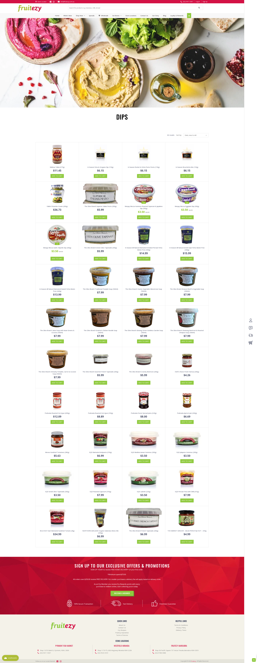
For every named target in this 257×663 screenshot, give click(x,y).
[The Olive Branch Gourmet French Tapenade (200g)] (100, 359)
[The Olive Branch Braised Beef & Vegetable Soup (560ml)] (187, 276)
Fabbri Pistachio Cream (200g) (57, 206)
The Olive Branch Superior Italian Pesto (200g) (100, 206)
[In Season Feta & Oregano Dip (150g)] (100, 154)
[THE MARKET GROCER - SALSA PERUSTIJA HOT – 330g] (187, 518)
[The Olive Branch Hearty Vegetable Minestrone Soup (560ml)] (143, 276)
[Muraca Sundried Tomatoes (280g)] (57, 440)
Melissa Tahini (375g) (57, 167)
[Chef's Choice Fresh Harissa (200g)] (187, 359)
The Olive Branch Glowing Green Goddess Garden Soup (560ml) (143, 331)
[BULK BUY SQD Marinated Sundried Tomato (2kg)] (57, 518)
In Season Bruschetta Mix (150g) (187, 167)
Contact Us (122, 628)
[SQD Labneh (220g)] (143, 479)
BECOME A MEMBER (122, 593)
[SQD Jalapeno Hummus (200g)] (187, 440)
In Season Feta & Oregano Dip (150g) (100, 167)
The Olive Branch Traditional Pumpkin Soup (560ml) (100, 289)
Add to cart (57, 176)
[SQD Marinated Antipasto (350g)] (100, 440)
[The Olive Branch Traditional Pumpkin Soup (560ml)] (100, 276)
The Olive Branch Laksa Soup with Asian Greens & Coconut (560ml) (57, 331)
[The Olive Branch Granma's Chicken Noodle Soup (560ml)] (100, 318)
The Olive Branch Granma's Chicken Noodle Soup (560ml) (100, 331)
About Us (122, 625)
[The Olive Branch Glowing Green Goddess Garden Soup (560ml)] (143, 318)
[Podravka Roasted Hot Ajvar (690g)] (57, 400)
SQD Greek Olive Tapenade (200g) (57, 492)
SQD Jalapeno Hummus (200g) (186, 452)
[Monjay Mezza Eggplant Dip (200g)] (187, 194)
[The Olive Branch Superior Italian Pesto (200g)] (100, 194)
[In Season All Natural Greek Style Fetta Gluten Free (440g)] (187, 235)
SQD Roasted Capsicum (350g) (100, 492)
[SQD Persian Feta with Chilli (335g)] (187, 479)
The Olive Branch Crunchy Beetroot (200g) (143, 372)
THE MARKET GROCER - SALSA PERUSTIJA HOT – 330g (187, 531)
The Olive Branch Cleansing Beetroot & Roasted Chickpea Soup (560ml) (187, 331)
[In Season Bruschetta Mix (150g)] (187, 154)
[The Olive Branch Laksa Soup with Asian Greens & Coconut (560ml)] (57, 318)
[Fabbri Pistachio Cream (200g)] (57, 194)
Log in (198, 2)
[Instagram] (54, 2)
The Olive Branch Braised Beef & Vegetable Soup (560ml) (187, 290)
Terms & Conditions (181, 625)
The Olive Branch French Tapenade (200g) (143, 531)
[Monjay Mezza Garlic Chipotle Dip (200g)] (57, 235)
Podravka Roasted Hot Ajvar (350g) (100, 413)
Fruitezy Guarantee (122, 633)
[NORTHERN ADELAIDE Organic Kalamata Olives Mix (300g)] (100, 518)
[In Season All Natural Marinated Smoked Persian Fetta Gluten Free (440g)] (143, 235)
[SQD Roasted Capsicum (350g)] (100, 479)
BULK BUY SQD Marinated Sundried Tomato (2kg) (57, 531)
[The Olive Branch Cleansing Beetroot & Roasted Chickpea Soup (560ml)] (187, 318)
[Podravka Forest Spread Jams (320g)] (143, 400)
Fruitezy (193, 661)
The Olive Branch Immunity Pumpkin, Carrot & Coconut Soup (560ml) (57, 373)
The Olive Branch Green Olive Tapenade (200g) (100, 248)
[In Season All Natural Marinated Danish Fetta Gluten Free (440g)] (57, 276)
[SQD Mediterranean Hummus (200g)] (143, 440)
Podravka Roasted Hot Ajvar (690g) (57, 413)
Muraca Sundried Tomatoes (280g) (57, 452)
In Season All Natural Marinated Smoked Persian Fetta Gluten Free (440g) (143, 249)
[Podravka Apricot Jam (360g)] (187, 400)
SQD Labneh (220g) (143, 492)
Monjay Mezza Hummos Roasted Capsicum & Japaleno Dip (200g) (144, 207)
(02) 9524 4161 (102, 653)
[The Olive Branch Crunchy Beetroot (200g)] (143, 359)
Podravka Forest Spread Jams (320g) (144, 413)
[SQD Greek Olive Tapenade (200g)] (57, 479)
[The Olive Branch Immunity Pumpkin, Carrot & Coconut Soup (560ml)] (57, 359)
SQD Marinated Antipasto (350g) (100, 452)
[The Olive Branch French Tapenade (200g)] (143, 518)
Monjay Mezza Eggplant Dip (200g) (187, 206)
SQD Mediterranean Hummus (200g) (143, 452)
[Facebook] (51, 2)
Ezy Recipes (122, 630)
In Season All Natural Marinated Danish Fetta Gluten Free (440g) (57, 290)
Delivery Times (181, 630)
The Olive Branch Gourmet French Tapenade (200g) (100, 372)
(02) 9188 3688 (160, 653)
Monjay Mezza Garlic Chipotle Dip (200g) (57, 248)
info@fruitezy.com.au (67, 2)
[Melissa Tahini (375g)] (57, 154)
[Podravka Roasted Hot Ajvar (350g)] (100, 400)
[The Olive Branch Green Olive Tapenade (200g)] (100, 235)
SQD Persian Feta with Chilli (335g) (187, 492)
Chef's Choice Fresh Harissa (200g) (187, 372)
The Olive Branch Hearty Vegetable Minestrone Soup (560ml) (143, 290)
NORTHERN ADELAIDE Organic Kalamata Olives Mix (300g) (100, 532)
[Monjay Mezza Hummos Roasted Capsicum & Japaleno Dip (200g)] (143, 194)
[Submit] (199, 7)
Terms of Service (122, 635)
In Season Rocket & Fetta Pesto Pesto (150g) (144, 167)
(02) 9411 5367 (188, 2)
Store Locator (41, 2)
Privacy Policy (181, 628)
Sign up (205, 2)
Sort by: (179, 135)
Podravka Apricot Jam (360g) (187, 413)
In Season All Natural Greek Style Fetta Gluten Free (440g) (186, 249)
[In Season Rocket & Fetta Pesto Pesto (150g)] (143, 154)
